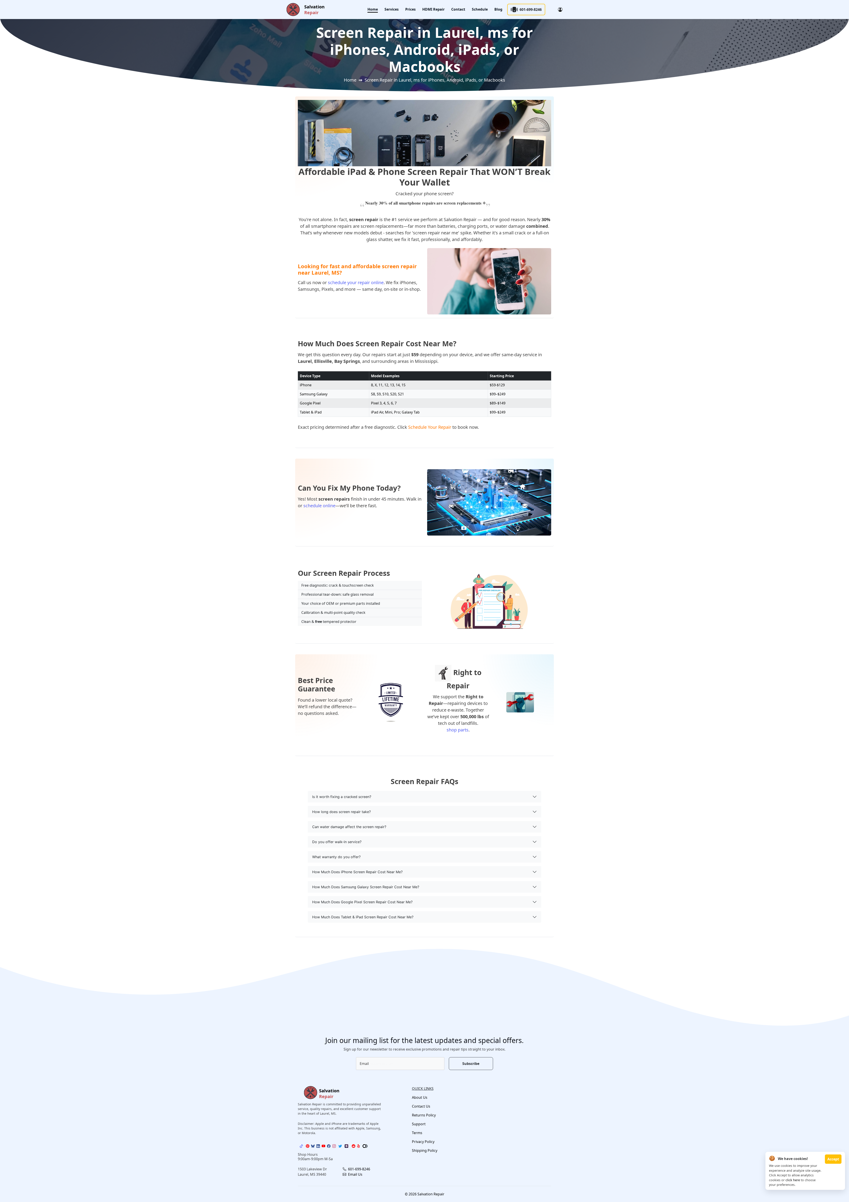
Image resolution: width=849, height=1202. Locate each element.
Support (419, 1124)
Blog (498, 9)
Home (372, 9)
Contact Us (421, 1106)
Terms (417, 1132)
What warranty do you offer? (336, 857)
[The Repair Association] (365, 1146)
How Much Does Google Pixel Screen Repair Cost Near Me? (362, 902)
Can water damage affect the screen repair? (349, 827)
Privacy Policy (423, 1141)
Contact (458, 9)
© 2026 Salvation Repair (424, 1194)
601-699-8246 (531, 9)
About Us (419, 1097)
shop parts (457, 730)
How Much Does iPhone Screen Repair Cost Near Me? (357, 872)
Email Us (354, 1174)
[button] (560, 9)
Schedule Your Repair (429, 427)
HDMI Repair (433, 9)
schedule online (319, 506)
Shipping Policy (424, 1150)
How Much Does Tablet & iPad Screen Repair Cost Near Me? (362, 917)
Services (391, 9)
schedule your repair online (356, 282)
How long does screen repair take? (341, 812)
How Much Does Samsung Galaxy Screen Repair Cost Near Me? (365, 887)
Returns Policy (424, 1115)
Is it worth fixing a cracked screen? (341, 796)
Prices (410, 9)
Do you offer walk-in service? (336, 842)
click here (793, 1180)
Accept (833, 1159)
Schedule (480, 9)
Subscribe (470, 1063)
